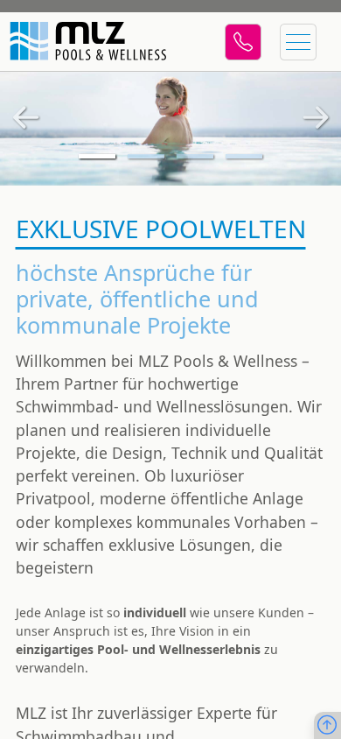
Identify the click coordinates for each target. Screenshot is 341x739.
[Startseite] (85, 41)
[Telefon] (243, 42)
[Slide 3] (244, 155)
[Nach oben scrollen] (327, 726)
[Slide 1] (146, 155)
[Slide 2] (195, 155)
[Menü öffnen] (298, 42)
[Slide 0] (97, 155)
